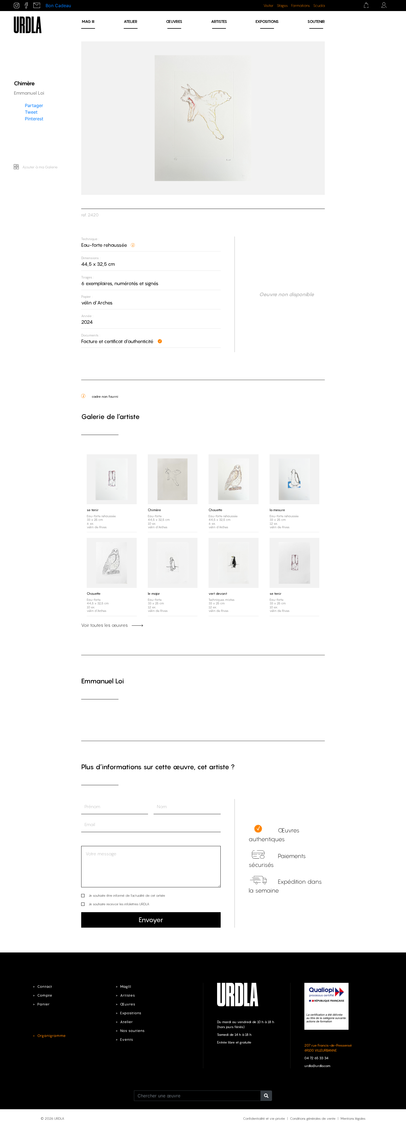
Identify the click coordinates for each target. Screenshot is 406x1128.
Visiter (268, 5)
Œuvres (174, 21)
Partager (34, 105)
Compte (44, 995)
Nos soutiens (132, 1031)
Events (126, 1039)
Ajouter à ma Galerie (40, 167)
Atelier (130, 21)
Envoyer (151, 920)
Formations (300, 5)
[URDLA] (27, 24)
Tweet (31, 112)
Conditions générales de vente (313, 1118)
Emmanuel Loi (102, 681)
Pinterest (34, 118)
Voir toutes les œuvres (105, 625)
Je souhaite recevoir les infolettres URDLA (119, 904)
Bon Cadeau (58, 5)
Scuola (319, 5)
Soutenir (316, 21)
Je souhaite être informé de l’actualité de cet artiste (127, 895)
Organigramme (51, 1036)
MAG (88, 21)
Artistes (219, 21)
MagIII (125, 986)
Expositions (267, 21)
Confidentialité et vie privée (264, 1118)
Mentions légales (353, 1118)
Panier (43, 1004)
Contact (44, 986)
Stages (282, 5)
